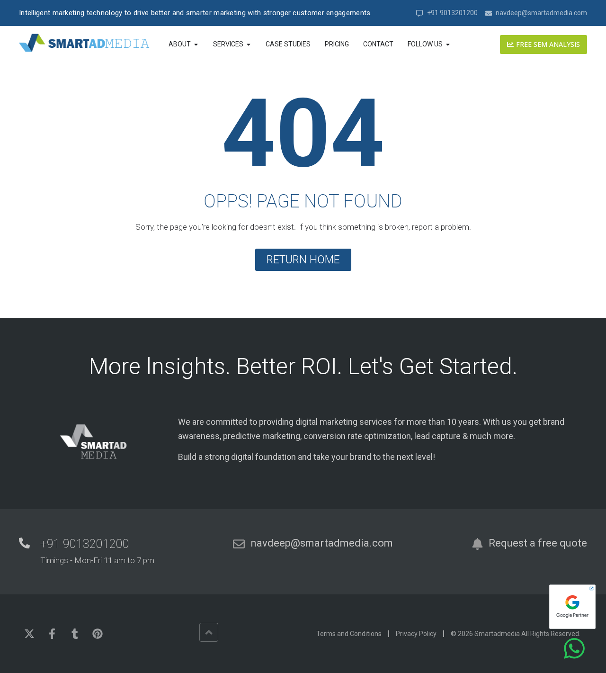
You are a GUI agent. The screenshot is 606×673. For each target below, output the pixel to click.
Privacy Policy (416, 633)
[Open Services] (248, 44)
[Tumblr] (74, 633)
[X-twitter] (29, 633)
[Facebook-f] (52, 633)
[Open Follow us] (448, 44)
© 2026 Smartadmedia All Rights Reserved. (515, 633)
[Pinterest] (97, 633)
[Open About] (196, 44)
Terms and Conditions (349, 633)
